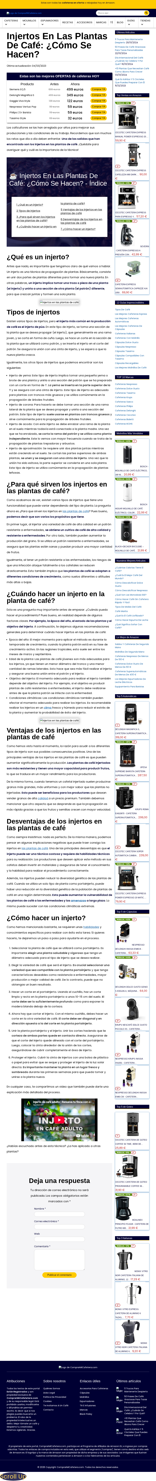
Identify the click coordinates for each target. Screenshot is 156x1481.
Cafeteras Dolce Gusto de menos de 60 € (129, 665)
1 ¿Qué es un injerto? (29, 205)
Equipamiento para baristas (129, 686)
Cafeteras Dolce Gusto (127, 388)
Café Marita (121, 611)
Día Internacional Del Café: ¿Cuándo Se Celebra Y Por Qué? (129, 61)
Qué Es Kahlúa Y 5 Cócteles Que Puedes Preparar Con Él (130, 81)
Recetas (67, 22)
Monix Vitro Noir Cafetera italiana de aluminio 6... (131, 1347)
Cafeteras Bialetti (124, 419)
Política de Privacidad (54, 1397)
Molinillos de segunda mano (129, 651)
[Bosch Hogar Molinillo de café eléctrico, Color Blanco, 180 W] (127, 504)
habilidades (91, 927)
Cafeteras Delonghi (125, 410)
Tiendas (145, 20)
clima (48, 708)
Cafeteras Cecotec (125, 415)
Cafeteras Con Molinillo (127, 337)
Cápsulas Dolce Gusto (126, 342)
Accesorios (84, 22)
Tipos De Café (122, 309)
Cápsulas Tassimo (124, 351)
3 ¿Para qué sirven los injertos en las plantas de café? (35, 218)
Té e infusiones (88, 1405)
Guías (131, 20)
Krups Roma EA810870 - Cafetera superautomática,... (132, 813)
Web (37, 1234)
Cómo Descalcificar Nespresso (131, 590)
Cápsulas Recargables (126, 363)
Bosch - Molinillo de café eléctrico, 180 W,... (131, 470)
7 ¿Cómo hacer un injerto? (78, 229)
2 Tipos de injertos (28, 211)
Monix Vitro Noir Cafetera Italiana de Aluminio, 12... (131, 1275)
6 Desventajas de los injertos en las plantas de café (81, 221)
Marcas (101, 22)
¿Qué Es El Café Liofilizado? (129, 615)
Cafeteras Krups (123, 397)
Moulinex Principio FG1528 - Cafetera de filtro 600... (132, 1224)
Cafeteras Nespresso (126, 384)
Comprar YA (98, 89)
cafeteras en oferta (73, 2)
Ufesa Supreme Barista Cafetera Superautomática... (131, 771)
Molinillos (29, 20)
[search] (146, 13)
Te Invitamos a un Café (55, 1405)
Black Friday (86, 1414)
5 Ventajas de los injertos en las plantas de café (81, 211)
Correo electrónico (46, 1221)
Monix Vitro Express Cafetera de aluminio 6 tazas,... (128, 1313)
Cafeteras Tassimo (125, 392)
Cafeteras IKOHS (124, 423)
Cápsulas (85, 1392)
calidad (43, 798)
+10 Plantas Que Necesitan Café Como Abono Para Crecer (132, 70)
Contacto (48, 1409)
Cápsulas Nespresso (125, 346)
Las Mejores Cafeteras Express (131, 313)
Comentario (42, 1246)
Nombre (40, 1208)
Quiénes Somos (51, 1388)
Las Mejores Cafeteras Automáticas (127, 320)
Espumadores (49, 20)
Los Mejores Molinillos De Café (131, 367)
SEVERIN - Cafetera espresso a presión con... (132, 250)
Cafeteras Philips (124, 406)
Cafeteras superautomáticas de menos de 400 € (130, 673)
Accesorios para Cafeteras (94, 1388)
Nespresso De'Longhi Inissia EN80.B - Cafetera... (129, 949)
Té (111, 22)
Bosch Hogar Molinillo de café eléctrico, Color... (131, 508)
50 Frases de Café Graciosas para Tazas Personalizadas (130, 48)
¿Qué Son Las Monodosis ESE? (130, 594)
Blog (120, 22)
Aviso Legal (49, 1392)
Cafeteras (11, 20)
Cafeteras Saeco (124, 401)
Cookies (47, 1401)
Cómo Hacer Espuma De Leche (131, 620)
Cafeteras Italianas (125, 333)
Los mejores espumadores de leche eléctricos (130, 680)
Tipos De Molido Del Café (128, 606)
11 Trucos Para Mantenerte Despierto (136, 1390)
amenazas (78, 900)
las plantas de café (76, 511)
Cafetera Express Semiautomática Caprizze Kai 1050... (131, 288)
